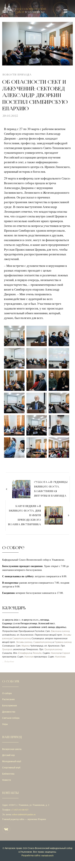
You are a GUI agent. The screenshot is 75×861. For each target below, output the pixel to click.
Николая (55, 653)
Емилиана (56, 631)
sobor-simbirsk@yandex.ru (23, 814)
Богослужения (9, 705)
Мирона (25, 645)
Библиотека (8, 773)
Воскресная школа (11, 749)
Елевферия (24, 653)
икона (66, 631)
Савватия (17, 638)
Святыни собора (10, 717)
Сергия (66, 653)
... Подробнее (8, 661)
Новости (6, 779)
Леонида (37, 653)
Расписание (8, 699)
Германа (58, 642)
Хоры (5, 724)
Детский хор (8, 755)
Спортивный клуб (11, 767)
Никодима (60, 656)
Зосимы (67, 634)
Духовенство (8, 711)
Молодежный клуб (11, 761)
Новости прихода (17, 74)
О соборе (7, 693)
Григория (7, 649)
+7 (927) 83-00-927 (19, 809)
